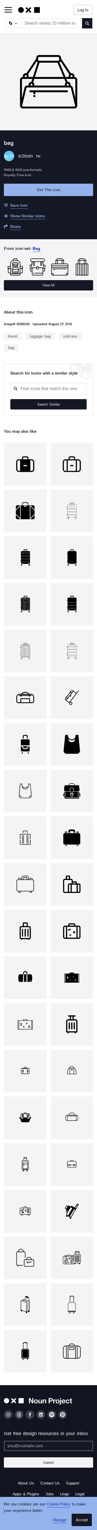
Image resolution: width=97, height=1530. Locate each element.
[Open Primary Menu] (8, 10)
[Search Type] (13, 23)
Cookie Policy (57, 1504)
